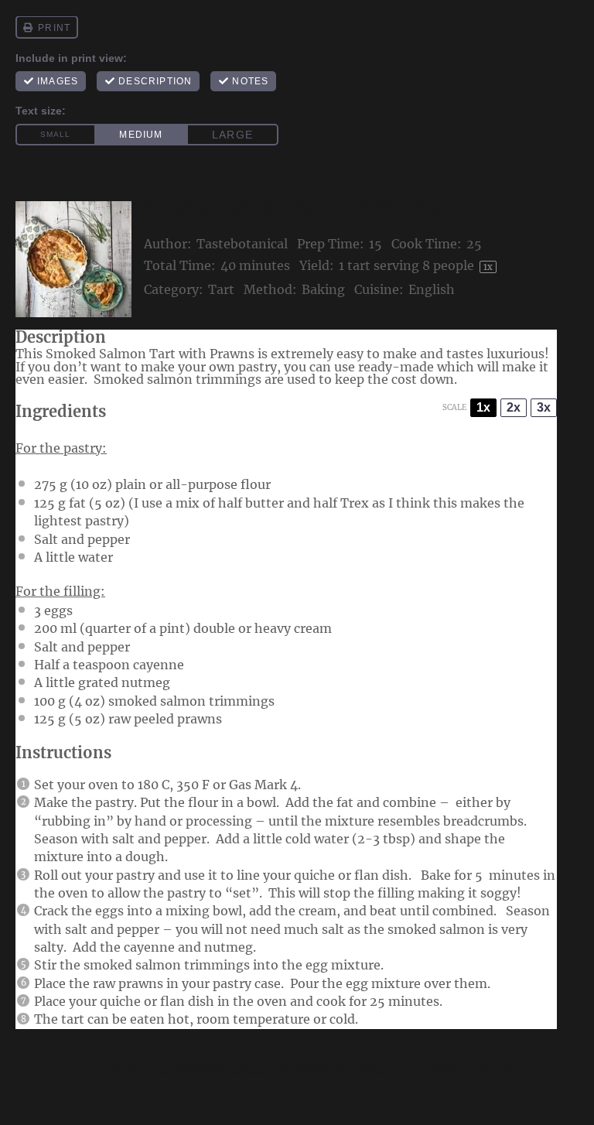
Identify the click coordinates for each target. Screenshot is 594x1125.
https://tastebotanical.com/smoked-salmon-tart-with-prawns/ (327, 1069)
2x (514, 407)
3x (544, 407)
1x (483, 407)
